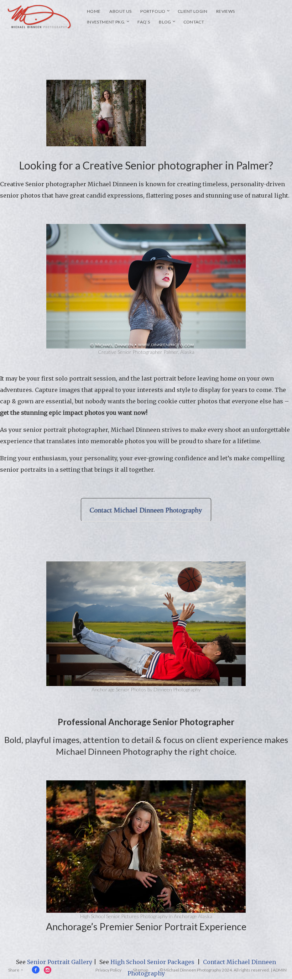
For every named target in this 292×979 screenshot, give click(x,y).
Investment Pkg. (106, 22)
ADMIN (280, 970)
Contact (193, 22)
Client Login (192, 11)
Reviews (225, 11)
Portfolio (152, 11)
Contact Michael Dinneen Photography (146, 510)
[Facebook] (36, 970)
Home (93, 11)
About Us (120, 11)
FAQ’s (143, 22)
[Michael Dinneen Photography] (39, 16)
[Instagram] (48, 970)
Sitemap (140, 970)
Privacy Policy (108, 970)
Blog (165, 22)
